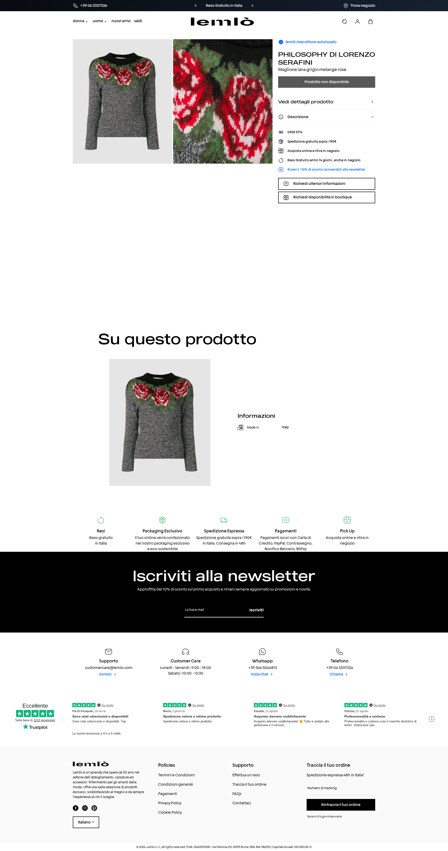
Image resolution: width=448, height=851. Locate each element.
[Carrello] (370, 21)
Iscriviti (256, 610)
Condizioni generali (175, 784)
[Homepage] (222, 22)
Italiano (84, 822)
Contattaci (241, 803)
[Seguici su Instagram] (85, 808)
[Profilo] (357, 21)
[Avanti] (252, 5)
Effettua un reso (246, 775)
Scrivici (105, 674)
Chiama (337, 674)
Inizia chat (260, 674)
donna (78, 21)
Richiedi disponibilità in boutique (322, 197)
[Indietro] (195, 5)
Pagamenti (167, 793)
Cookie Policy (170, 812)
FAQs (236, 793)
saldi (138, 21)
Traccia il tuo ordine (249, 784)
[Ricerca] (344, 21)
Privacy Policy (169, 803)
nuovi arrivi (121, 21)
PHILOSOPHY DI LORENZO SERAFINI (326, 58)
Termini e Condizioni (176, 775)
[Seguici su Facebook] (75, 808)
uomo (98, 21)
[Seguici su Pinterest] (94, 808)
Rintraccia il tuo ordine (340, 804)
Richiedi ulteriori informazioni (319, 183)
